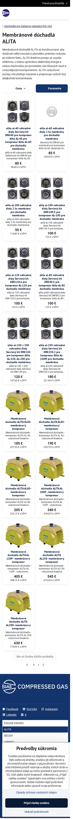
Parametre (54, 88)
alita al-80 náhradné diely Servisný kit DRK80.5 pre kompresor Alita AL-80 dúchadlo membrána (52, 282)
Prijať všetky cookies (36, 803)
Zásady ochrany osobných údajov (36, 792)
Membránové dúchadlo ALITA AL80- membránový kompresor (18, 490)
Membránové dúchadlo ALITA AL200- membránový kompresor (18, 623)
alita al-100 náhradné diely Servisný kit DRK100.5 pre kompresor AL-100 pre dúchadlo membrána (52, 212)
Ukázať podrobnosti (36, 811)
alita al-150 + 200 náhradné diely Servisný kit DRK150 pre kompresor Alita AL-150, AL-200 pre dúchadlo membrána (18, 353)
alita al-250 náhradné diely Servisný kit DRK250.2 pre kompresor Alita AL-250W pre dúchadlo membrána (52, 353)
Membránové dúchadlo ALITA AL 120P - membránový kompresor (18, 557)
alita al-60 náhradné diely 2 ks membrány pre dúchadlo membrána (52, 133)
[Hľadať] (46, 13)
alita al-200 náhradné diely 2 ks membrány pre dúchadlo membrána (18, 210)
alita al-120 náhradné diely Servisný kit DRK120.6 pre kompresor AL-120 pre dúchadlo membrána (18, 282)
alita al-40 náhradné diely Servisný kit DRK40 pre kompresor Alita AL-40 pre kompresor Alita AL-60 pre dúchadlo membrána (18, 139)
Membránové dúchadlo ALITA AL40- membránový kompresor (18, 424)
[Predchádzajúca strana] (27, 665)
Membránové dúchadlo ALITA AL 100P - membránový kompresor (52, 490)
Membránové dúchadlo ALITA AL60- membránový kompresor (52, 424)
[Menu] (65, 13)
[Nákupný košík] (56, 13)
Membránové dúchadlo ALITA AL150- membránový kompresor (52, 557)
